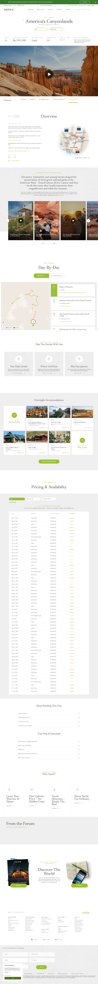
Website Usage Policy (62, 973)
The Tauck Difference (46, 923)
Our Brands (59, 9)
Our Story (44, 920)
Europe (9, 926)
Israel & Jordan (11, 927)
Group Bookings (78, 921)
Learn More (9, 805)
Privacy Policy (51, 973)
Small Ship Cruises (29, 930)
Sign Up (92, 5)
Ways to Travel (40, 9)
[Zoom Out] (3, 328)
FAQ (75, 918)
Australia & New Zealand (13, 923)
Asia (9, 921)
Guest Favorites (28, 924)
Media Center (44, 932)
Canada (10, 924)
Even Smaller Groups (29, 920)
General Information (79, 920)
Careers (43, 931)
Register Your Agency (62, 931)
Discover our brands (8, 5)
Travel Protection (78, 930)
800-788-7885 (72, 5)
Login (59, 928)
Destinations (31, 9)
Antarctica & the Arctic (13, 920)
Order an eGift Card (79, 924)
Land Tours (27, 926)
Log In (88, 5)
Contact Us (77, 917)
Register (60, 920)
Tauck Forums (78, 927)
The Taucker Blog (45, 924)
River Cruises (28, 927)
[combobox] (26, 499)
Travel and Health (78, 928)
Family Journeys (28, 923)
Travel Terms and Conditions (77, 973)
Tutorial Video (61, 921)
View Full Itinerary (15, 160)
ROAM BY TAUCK (20, 5)
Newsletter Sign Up (79, 923)
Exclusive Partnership (29, 921)
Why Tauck (50, 9)
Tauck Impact (44, 921)
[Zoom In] (3, 326)
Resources (67, 9)
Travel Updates (78, 931)
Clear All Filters (12, 502)
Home (9, 912)
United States (11, 930)
